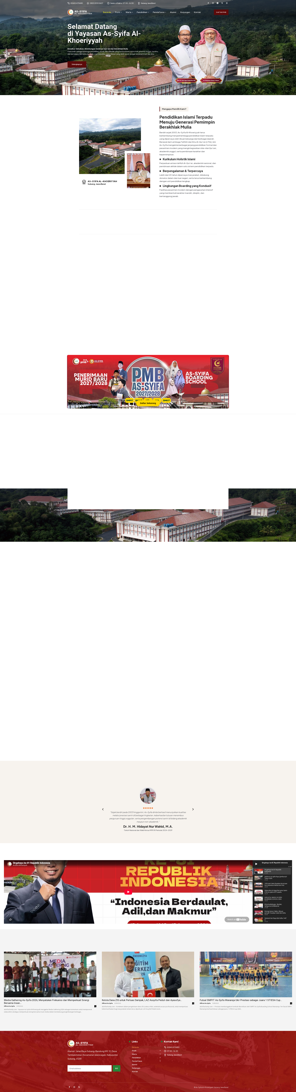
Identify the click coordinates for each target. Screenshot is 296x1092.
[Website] (226, 3)
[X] (222, 3)
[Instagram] (213, 3)
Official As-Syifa (9, 1006)
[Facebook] (208, 3)
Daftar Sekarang (148, 403)
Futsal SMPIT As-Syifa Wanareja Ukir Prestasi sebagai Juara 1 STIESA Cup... (241, 1000)
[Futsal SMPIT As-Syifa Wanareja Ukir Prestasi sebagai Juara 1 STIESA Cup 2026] (246, 974)
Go (116, 1068)
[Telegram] (217, 3)
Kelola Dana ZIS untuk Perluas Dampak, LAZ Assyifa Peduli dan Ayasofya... (142, 1000)
